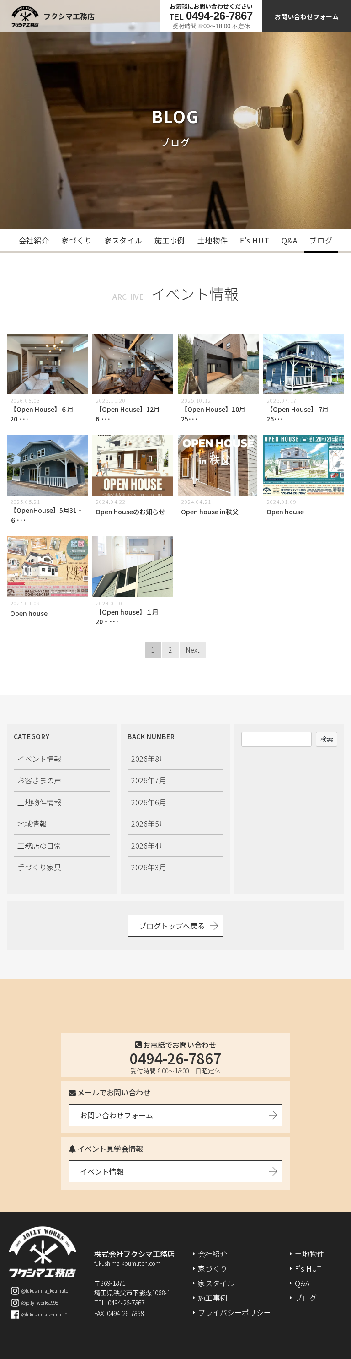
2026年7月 (148, 780)
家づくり (76, 240)
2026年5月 (148, 823)
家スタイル (123, 240)
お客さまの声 (39, 780)
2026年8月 (148, 758)
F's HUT (308, 1268)
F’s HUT (255, 240)
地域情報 (32, 823)
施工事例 (169, 240)
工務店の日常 (39, 845)
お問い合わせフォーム (307, 16)
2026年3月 (148, 867)
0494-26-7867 (175, 1057)
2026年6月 (148, 802)
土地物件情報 (39, 802)
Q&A (289, 240)
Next (193, 649)
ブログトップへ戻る (172, 925)
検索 (326, 739)
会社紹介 (34, 240)
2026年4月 (148, 845)
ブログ (320, 240)
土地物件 (212, 240)
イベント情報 (39, 758)
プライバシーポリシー (234, 1312)
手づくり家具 (39, 867)
